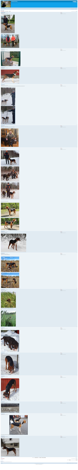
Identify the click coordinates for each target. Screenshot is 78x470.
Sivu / (73, 458)
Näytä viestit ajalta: (33, 457)
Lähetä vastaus (2, 458)
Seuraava (76, 457)
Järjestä (38, 457)
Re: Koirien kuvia (3, 12)
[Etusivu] (6, 4)
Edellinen (1, 457)
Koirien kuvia (2, 10)
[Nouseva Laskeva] (44, 457)
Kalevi (61, 12)
